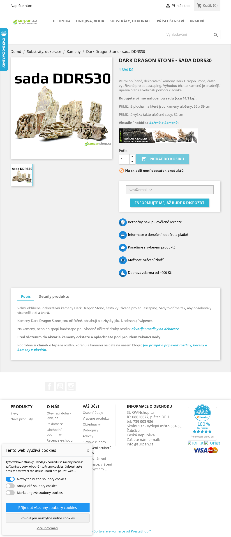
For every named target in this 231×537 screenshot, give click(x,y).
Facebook (49, 386)
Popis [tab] (26, 296)
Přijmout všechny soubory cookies (47, 507)
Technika (61, 21)
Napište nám (21, 5)
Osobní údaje (93, 412)
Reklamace (55, 424)
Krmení (197, 21)
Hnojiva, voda (90, 21)
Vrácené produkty (96, 418)
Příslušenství (170, 21)
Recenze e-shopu (60, 440)
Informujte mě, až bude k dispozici (169, 202)
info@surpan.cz (140, 444)
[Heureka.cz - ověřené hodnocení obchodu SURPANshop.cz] (202, 422)
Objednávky (92, 424)
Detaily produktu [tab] (54, 296)
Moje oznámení (94, 458)
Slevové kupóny (94, 442)
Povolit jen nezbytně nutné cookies (48, 518)
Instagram (71, 386)
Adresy (88, 436)
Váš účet (91, 406)
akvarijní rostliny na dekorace (155, 328)
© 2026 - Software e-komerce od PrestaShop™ (115, 531)
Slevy (14, 413)
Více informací (47, 528)
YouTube (60, 386)
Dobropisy (90, 430)
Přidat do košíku (162, 159)
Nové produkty (22, 419)
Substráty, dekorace (130, 21)
